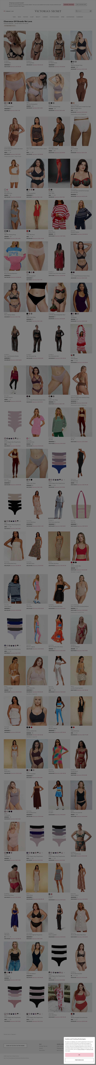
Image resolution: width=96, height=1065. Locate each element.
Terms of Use (90, 1049)
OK (79, 1054)
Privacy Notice (81, 1049)
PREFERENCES (79, 1060)
